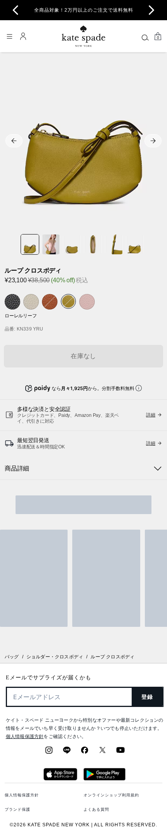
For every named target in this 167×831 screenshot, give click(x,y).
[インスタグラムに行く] (49, 752)
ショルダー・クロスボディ (54, 657)
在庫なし (83, 356)
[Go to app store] (60, 778)
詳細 (150, 415)
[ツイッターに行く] (102, 752)
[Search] (145, 37)
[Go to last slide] (15, 10)
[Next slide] (151, 10)
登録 (147, 697)
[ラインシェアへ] (66, 752)
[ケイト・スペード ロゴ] (83, 36)
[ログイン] (23, 36)
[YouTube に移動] (120, 752)
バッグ (12, 657)
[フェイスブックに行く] (84, 752)
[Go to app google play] (104, 778)
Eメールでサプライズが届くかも (48, 678)
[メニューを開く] (9, 36)
